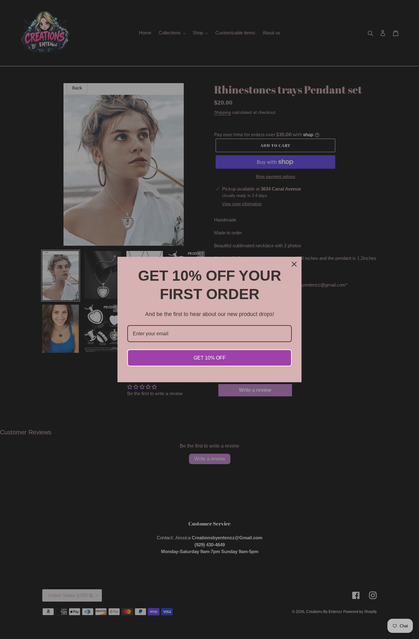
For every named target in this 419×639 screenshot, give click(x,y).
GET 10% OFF (210, 357)
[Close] (294, 264)
